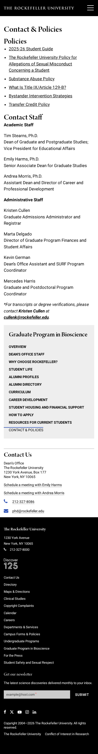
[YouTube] (20, 712)
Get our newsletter (18, 674)
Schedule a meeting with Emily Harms (33, 485)
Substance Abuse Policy (32, 78)
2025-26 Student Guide (31, 48)
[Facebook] (5, 712)
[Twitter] (12, 712)
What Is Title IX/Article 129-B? (37, 87)
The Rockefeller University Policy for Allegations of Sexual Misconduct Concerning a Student (43, 64)
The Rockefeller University (25, 529)
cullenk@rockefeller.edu (26, 317)
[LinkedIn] (34, 712)
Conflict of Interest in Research (67, 734)
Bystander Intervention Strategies (40, 95)
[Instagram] (27, 712)
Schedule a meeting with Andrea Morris (34, 493)
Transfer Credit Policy (29, 104)
